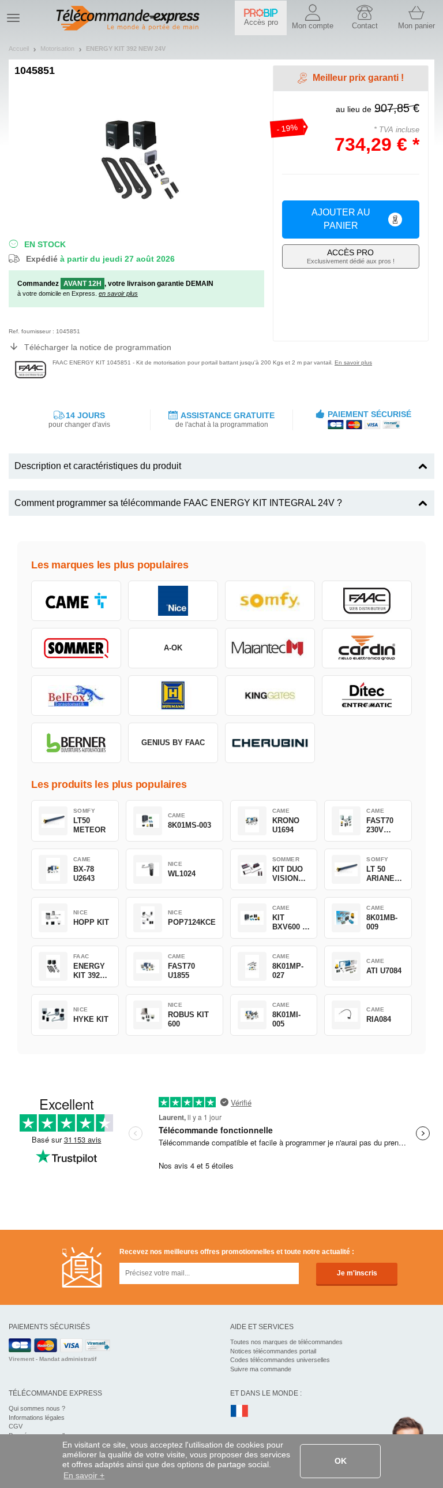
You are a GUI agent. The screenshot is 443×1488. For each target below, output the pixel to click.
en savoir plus (118, 293)
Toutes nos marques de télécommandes (286, 1341)
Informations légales (37, 1417)
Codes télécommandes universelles (280, 1359)
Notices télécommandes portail (273, 1351)
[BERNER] (76, 743)
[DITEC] (367, 695)
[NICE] (173, 601)
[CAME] (76, 601)
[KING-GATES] (270, 695)
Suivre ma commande (260, 1369)
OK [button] (341, 1460)
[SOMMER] (76, 648)
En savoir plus (353, 362)
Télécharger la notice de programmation (97, 347)
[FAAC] (367, 601)
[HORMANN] (173, 695)
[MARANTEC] (270, 648)
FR (239, 1411)
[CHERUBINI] (270, 743)
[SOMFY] (270, 601)
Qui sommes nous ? (37, 1408)
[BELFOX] (76, 695)
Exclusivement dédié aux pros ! (351, 256)
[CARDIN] (367, 648)
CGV (15, 1426)
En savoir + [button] (83, 1475)
